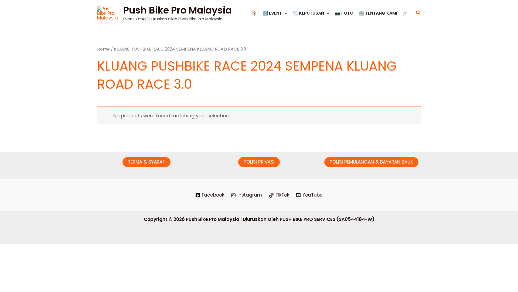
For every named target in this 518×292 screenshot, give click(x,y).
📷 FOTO (344, 13)
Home (103, 49)
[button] (284, 13)
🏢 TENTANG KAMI (378, 13)
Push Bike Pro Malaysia (177, 10)
